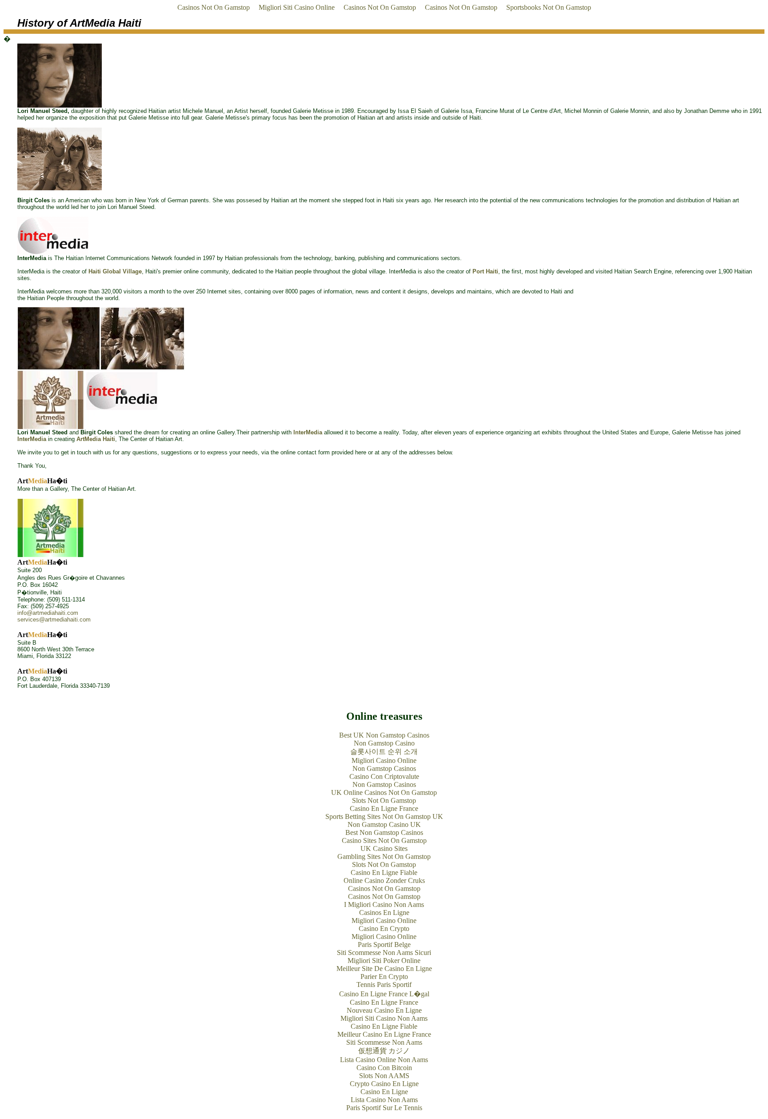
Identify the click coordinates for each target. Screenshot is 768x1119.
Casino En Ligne (384, 1091)
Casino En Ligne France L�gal (384, 994)
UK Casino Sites (384, 848)
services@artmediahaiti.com (54, 619)
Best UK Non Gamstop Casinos (384, 735)
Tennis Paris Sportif (384, 984)
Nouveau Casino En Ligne (384, 1010)
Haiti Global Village (115, 271)
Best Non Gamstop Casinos (384, 832)
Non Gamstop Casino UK (384, 824)
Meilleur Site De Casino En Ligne (384, 968)
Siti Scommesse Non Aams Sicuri (384, 952)
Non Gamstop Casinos (384, 768)
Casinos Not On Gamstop (213, 7)
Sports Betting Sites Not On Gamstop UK (384, 816)
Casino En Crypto (384, 928)
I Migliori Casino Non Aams (384, 904)
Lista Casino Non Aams (384, 1099)
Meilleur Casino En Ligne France (384, 1034)
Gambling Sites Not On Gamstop (384, 856)
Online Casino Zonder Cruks (384, 880)
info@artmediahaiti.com (47, 613)
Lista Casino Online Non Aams (384, 1059)
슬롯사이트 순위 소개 (384, 751)
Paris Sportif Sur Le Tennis (384, 1107)
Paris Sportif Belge (384, 944)
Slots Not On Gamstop (384, 800)
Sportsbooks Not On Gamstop (548, 7)
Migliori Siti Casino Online (297, 7)
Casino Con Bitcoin (384, 1067)
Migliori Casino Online (384, 760)
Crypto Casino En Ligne (384, 1083)
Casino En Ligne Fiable (384, 872)
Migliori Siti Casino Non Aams (384, 1018)
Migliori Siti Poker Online (384, 960)
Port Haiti (485, 271)
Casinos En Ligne (384, 912)
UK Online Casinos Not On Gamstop (384, 792)
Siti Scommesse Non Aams (384, 1042)
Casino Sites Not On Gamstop (384, 840)
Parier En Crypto (384, 976)
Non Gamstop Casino (384, 743)
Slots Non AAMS (384, 1075)
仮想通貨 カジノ (384, 1051)
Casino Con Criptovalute (384, 776)
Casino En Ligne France (384, 808)
